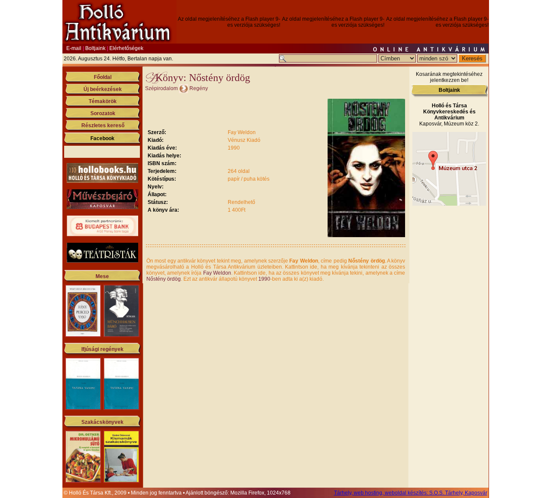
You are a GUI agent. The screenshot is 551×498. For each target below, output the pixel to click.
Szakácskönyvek (102, 422)
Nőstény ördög (163, 279)
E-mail (73, 48)
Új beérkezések (103, 89)
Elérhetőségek (126, 48)
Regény (198, 88)
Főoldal (102, 77)
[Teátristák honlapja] (102, 261)
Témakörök (103, 101)
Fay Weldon (217, 273)
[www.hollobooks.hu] (102, 181)
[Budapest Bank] (102, 235)
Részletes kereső (102, 125)
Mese (102, 276)
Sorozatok (102, 113)
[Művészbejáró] (102, 207)
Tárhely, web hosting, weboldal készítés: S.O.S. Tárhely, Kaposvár (410, 493)
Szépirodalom (161, 88)
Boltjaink (95, 48)
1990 (264, 279)
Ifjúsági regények (102, 349)
